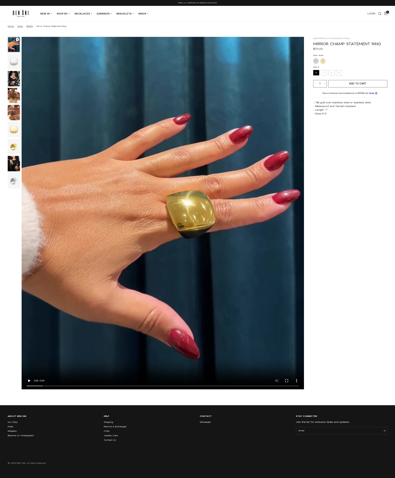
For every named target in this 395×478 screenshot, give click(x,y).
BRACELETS (123, 13)
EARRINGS (103, 13)
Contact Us (110, 440)
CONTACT (206, 416)
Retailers (12, 431)
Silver (316, 61)
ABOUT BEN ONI (17, 416)
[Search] (380, 13)
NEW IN (45, 13)
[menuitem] (46, 13)
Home (11, 26)
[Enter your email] (384, 430)
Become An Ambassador (21, 435)
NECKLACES (82, 13)
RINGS (142, 13)
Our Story (13, 422)
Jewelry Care (111, 435)
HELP (106, 416)
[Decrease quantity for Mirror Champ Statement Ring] (315, 83)
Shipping (108, 422)
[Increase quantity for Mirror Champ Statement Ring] (324, 83)
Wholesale (205, 422)
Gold (323, 61)
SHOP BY (62, 13)
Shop (20, 26)
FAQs (106, 431)
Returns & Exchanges (115, 426)
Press (10, 426)
